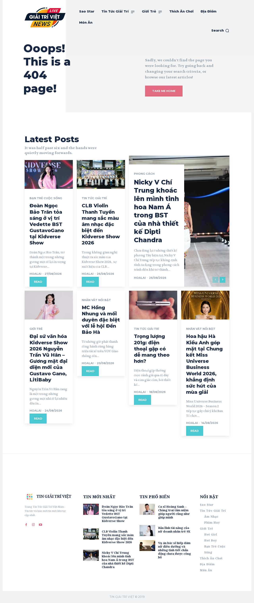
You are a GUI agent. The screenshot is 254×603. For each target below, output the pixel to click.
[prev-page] (215, 280)
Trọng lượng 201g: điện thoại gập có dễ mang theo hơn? (151, 348)
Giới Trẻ (36, 328)
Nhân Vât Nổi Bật (96, 300)
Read (38, 282)
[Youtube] (40, 524)
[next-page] (222, 280)
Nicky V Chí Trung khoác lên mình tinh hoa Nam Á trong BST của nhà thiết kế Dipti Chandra (118, 560)
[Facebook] (26, 524)
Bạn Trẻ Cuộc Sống (46, 198)
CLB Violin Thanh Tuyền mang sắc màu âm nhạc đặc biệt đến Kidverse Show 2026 (101, 224)
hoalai (35, 274)
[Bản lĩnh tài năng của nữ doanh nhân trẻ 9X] (147, 530)
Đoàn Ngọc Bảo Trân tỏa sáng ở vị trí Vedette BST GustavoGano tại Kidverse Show (47, 224)
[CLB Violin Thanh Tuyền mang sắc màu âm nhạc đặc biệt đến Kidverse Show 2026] (101, 174)
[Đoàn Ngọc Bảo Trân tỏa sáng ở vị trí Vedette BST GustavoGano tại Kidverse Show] (49, 174)
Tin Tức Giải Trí (94, 198)
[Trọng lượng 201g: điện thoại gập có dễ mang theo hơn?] (153, 305)
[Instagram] (33, 524)
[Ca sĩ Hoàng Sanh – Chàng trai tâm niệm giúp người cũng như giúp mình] (147, 509)
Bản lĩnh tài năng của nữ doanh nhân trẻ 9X (174, 529)
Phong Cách (144, 173)
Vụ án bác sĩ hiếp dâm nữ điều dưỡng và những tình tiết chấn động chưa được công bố (174, 550)
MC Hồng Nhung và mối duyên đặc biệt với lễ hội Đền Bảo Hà (101, 320)
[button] (220, 30)
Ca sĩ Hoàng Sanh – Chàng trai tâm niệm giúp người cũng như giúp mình (174, 512)
